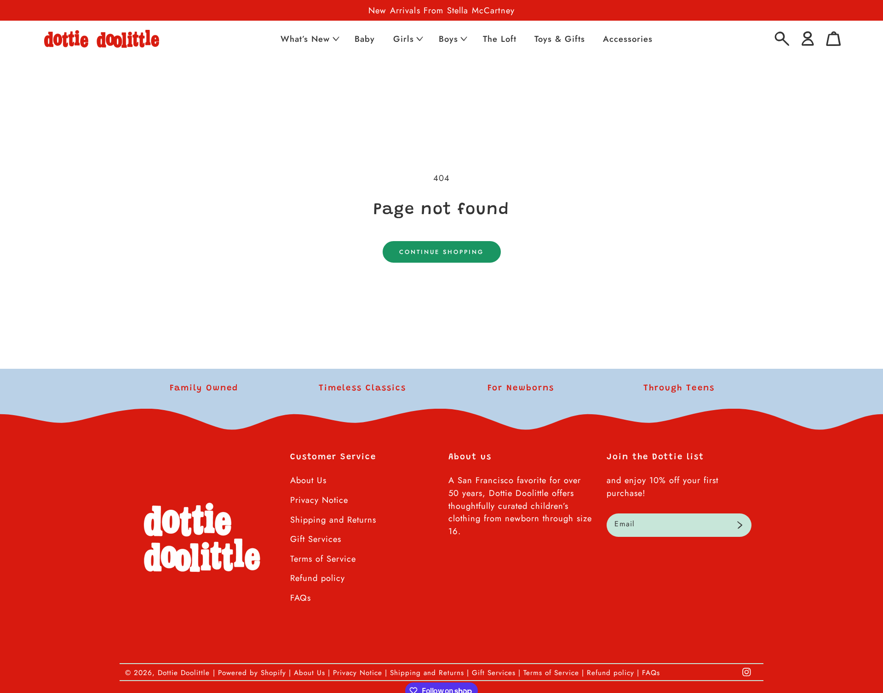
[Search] (782, 39)
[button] (309, 39)
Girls (403, 39)
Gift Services (315, 539)
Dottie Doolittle (184, 673)
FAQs (300, 598)
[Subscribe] (739, 525)
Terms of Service (323, 558)
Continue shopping (441, 252)
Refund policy (317, 578)
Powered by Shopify (252, 673)
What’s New (305, 39)
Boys (448, 39)
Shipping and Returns (333, 519)
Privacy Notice (319, 500)
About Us (308, 480)
